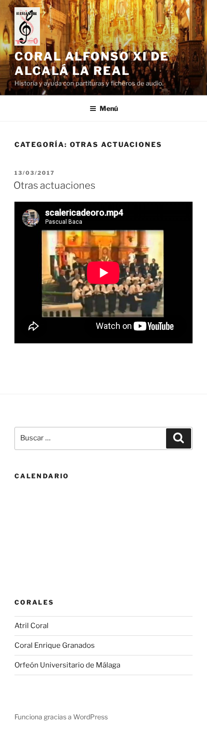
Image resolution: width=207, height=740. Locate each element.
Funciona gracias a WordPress (61, 717)
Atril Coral (31, 625)
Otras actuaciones (54, 185)
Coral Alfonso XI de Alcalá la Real (91, 63)
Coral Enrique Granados (54, 645)
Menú (109, 108)
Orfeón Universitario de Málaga (67, 665)
